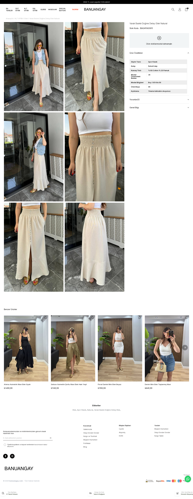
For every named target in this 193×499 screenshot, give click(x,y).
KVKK (121, 436)
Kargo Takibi (158, 436)
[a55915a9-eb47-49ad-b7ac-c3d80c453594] (168, 481)
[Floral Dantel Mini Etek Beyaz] (120, 348)
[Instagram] (12, 456)
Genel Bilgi (134, 107)
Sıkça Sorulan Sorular (91, 433)
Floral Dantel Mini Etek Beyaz (109, 384)
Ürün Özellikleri (136, 53)
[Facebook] (5, 456)
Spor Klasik (81, 410)
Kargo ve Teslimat (90, 436)
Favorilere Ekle (46, 318)
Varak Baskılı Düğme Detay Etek (107, 410)
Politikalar (86, 443)
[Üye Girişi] (179, 9)
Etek (74, 410)
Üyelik (121, 429)
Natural (90, 410)
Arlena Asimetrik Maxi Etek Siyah (17, 384)
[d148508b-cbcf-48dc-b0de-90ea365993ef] (19, 469)
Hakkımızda (87, 429)
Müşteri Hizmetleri (90, 440)
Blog (85, 447)
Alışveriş (122, 432)
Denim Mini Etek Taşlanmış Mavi (158, 384)
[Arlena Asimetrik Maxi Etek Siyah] (26, 348)
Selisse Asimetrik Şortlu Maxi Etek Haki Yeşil (69, 384)
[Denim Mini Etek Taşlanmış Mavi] (167, 348)
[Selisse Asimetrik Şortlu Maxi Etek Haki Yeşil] (73, 348)
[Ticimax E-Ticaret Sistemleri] (186, 475)
